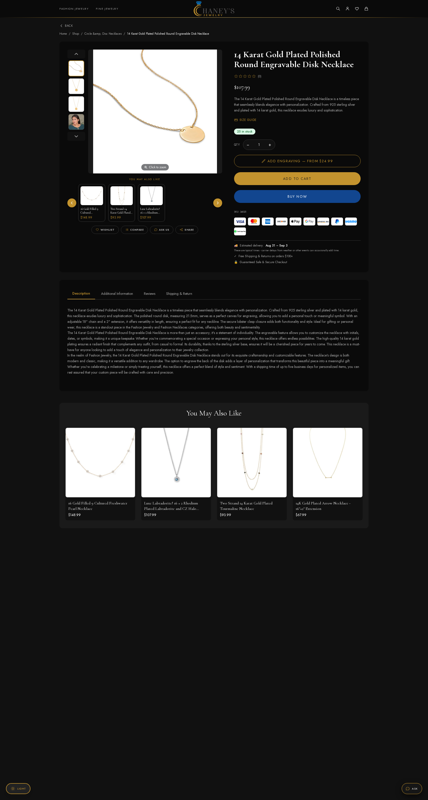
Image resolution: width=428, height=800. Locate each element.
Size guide (248, 120)
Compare (137, 230)
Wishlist (108, 230)
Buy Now (297, 196)
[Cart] (366, 8)
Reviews (149, 293)
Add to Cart (297, 178)
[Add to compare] (127, 457)
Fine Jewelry (107, 9)
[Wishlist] (357, 8)
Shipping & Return (179, 293)
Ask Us (164, 230)
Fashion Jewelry (74, 9)
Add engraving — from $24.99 (300, 161)
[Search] (338, 8)
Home (63, 33)
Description (81, 293)
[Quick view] (127, 435)
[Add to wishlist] (127, 446)
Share (189, 230)
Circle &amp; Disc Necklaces (103, 33)
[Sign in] (347, 8)
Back (69, 26)
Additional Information (117, 293)
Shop (75, 33)
